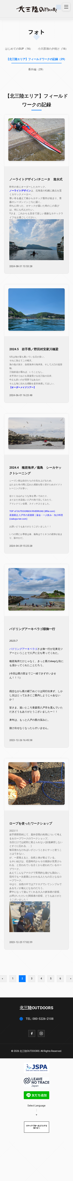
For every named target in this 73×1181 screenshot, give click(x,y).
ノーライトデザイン (20, 190)
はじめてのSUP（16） (18, 48)
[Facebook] (31, 1033)
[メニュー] (66, 7)
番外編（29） (36, 69)
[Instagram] (41, 1033)
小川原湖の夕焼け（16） (53, 48)
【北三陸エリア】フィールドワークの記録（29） (36, 59)
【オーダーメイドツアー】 (22, 387)
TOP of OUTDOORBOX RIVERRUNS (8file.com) (32, 511)
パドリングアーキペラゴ (23, 648)
